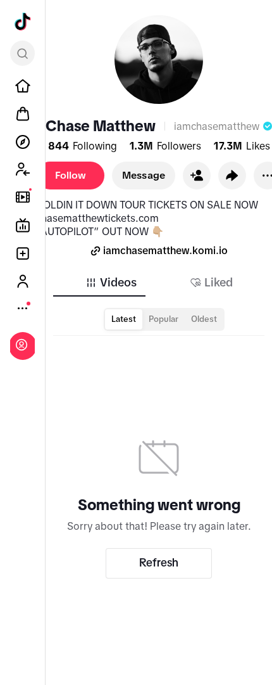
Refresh (158, 562)
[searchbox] (22, 53)
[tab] (111, 283)
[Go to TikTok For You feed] (23, 21)
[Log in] (21, 344)
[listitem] (22, 86)
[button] (197, 175)
